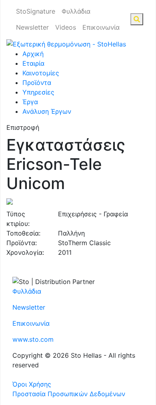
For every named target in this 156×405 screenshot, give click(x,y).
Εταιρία (33, 63)
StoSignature (35, 11)
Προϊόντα (36, 83)
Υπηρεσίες (38, 92)
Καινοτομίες (40, 73)
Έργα (30, 102)
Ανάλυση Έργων (46, 111)
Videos (65, 27)
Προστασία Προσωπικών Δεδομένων (68, 394)
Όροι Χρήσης (31, 384)
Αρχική (33, 54)
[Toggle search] (136, 19)
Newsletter (32, 27)
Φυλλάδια (76, 11)
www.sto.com (33, 339)
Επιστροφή (22, 127)
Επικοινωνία (101, 27)
